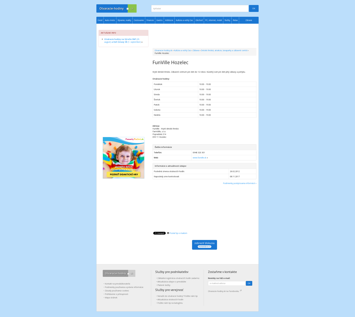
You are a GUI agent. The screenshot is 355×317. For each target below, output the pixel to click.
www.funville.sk (199, 157)
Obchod (199, 20)
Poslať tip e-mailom (178, 233)
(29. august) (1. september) (122, 40)
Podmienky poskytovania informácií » (239, 183)
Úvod (100, 20)
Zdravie (248, 20)
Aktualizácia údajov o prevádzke (171, 281)
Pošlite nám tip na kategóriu (170, 303)
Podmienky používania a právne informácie (124, 287)
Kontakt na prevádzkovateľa (117, 283)
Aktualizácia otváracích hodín (170, 299)
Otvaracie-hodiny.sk (163, 50)
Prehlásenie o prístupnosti (116, 294)
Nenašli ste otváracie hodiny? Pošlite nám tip (177, 296)
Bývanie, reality (124, 20)
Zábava (196, 50)
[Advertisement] (204, 36)
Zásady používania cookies (117, 290)
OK (253, 8)
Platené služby (163, 285)
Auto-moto (110, 20)
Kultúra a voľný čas (182, 50)
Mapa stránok (111, 297)
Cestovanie (139, 20)
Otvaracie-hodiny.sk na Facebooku (224, 291)
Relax (235, 20)
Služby (227, 20)
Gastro (159, 20)
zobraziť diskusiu (204, 244)
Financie (150, 20)
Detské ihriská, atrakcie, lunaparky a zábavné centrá (224, 50)
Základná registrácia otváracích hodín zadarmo (178, 278)
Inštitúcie (169, 20)
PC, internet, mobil (213, 20)
